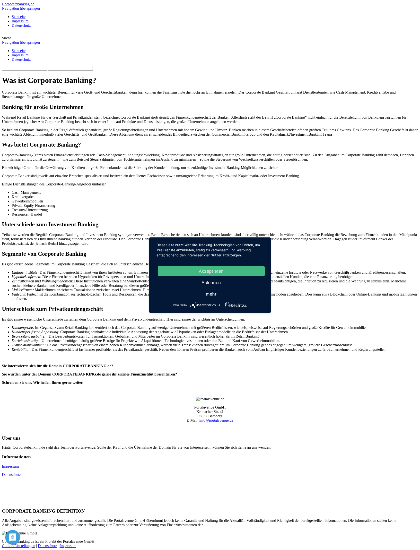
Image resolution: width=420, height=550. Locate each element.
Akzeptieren (211, 270)
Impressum (20, 55)
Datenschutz (21, 59)
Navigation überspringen (21, 8)
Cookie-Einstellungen (18, 546)
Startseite (19, 51)
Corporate (18, 4)
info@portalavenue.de (216, 420)
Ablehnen (211, 282)
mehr (211, 293)
